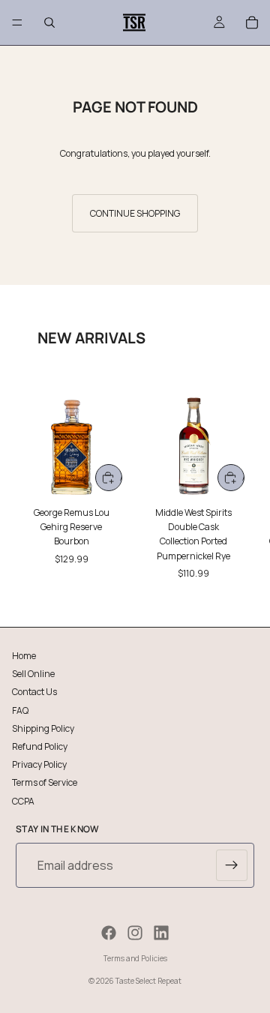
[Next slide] (241, 479)
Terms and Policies (135, 958)
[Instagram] (135, 933)
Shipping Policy (43, 727)
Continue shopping (135, 213)
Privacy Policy (39, 764)
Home (24, 655)
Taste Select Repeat (149, 981)
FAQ (20, 709)
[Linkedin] (161, 933)
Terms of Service (44, 782)
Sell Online (33, 673)
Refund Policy (40, 745)
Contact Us (34, 691)
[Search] (49, 22)
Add (121, 477)
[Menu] (17, 22)
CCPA (23, 800)
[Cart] (252, 22)
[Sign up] (232, 865)
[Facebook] (109, 933)
